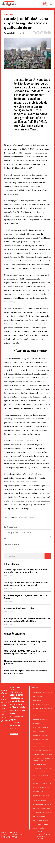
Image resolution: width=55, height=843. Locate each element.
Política (36, 808)
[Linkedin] (41, 32)
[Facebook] (34, 32)
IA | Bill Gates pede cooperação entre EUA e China (25, 596)
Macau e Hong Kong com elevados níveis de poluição (25, 662)
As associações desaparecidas (19, 608)
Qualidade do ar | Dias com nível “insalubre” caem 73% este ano (25, 672)
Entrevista (37, 750)
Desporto (36, 723)
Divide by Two (10, 837)
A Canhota (37, 692)
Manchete (36, 801)
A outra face (38, 700)
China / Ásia (37, 716)
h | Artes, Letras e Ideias (42, 783)
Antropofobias (38, 696)
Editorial (36, 743)
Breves (35, 708)
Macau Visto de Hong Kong (41, 796)
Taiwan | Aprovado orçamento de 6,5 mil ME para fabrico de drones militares (25, 571)
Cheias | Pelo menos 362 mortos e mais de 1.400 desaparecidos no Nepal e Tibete (27, 619)
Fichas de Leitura (39, 764)
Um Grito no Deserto (41, 820)
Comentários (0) (11, 518)
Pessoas (48, 804)
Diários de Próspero (40, 735)
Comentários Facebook (28, 518)
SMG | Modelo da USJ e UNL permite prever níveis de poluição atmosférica (25, 642)
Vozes (45, 824)
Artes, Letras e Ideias (41, 704)
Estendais (47, 750)
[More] (49, 32)
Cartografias (45, 708)
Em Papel (41, 839)
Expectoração (46, 754)
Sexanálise (37, 812)
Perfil (44, 801)
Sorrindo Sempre (39, 816)
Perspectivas (38, 804)
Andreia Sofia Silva (10, 33)
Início (39, 832)
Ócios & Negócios (39, 828)
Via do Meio (37, 824)
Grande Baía (46, 768)
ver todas (14, 734)
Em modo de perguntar (41, 747)
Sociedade (8, 14)
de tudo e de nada (40, 727)
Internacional (38, 791)
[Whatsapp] (45, 32)
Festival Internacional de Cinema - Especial (43, 759)
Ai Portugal (47, 692)
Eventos (36, 754)
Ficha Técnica (44, 834)
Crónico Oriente (39, 719)
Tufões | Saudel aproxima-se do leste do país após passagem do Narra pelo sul (26, 583)
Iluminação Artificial (41, 787)
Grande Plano (38, 772)
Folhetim (36, 768)
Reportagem (45, 808)
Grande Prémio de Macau (42, 776)
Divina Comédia (38, 731)
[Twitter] (38, 32)
